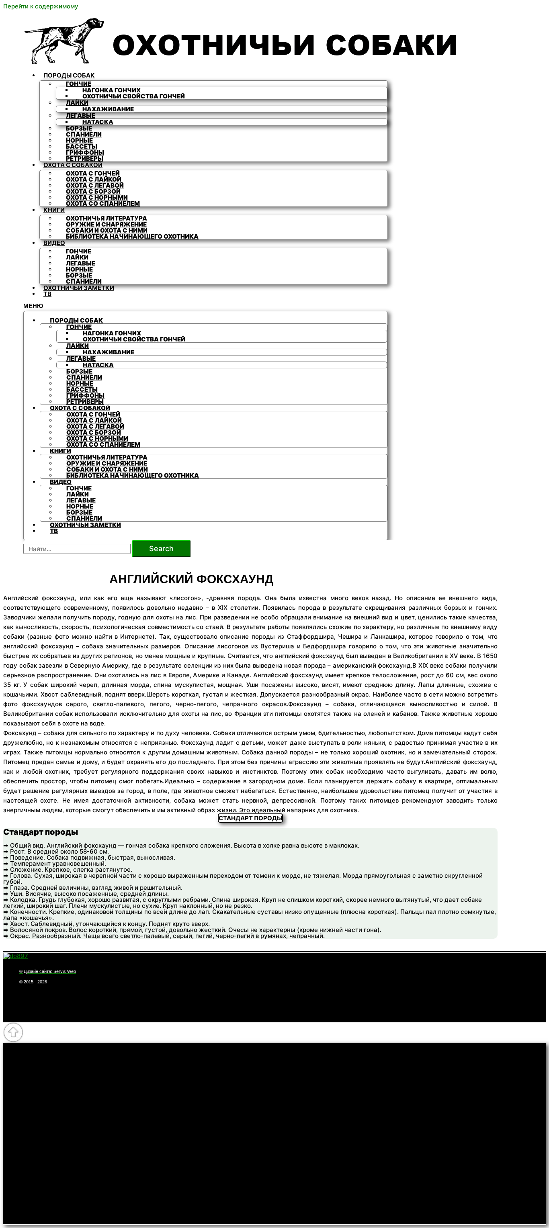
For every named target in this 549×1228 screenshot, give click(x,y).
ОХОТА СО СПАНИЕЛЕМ (103, 203)
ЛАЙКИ (77, 102)
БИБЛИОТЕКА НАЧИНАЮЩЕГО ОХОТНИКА (132, 236)
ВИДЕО (54, 243)
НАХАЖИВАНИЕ (108, 109)
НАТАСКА (97, 122)
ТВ (47, 294)
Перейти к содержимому (40, 6)
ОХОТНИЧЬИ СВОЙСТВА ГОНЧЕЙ (133, 96)
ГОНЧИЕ (78, 84)
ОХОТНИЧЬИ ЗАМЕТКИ (78, 288)
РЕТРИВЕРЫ (84, 158)
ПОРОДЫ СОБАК (69, 75)
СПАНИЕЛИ (84, 281)
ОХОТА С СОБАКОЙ (72, 165)
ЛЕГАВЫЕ (80, 115)
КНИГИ (54, 210)
